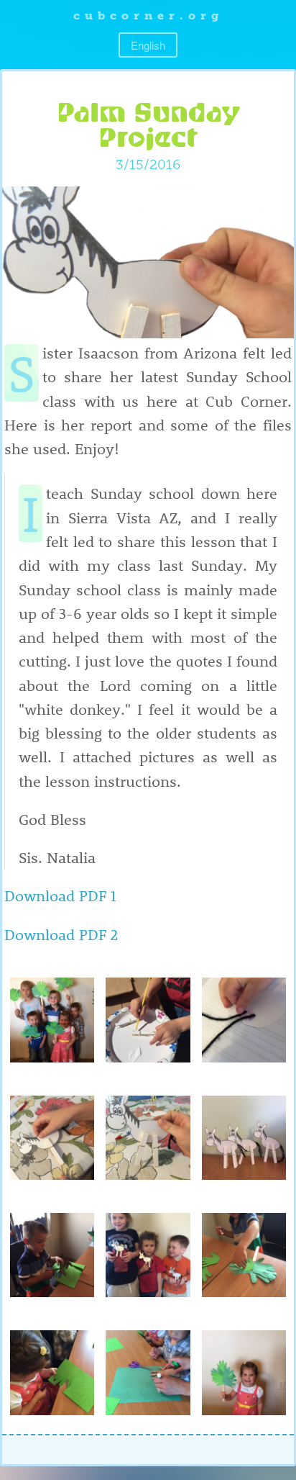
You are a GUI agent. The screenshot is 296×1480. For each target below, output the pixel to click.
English (148, 45)
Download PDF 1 (60, 895)
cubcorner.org (148, 15)
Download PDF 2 (61, 934)
